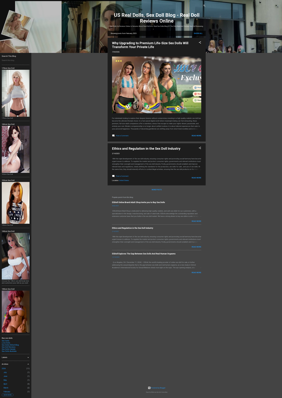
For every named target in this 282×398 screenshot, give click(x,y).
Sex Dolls (5, 341)
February (7, 392)
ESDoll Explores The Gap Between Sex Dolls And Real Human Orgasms (143, 254)
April (5, 384)
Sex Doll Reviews (8, 347)
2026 (4, 368)
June (5, 376)
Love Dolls (6, 343)
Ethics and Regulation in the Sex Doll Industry (146, 148)
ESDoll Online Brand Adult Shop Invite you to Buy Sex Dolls (138, 202)
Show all (198, 33)
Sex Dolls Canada (8, 349)
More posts (157, 190)
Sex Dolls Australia (9, 351)
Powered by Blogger (158, 388)
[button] (200, 43)
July (5, 372)
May (5, 380)
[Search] (204, 6)
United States (124, 180)
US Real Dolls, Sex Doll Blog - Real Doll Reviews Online (156, 18)
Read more (196, 136)
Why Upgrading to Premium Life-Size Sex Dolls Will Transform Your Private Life (150, 45)
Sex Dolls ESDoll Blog (10, 345)
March (6, 388)
